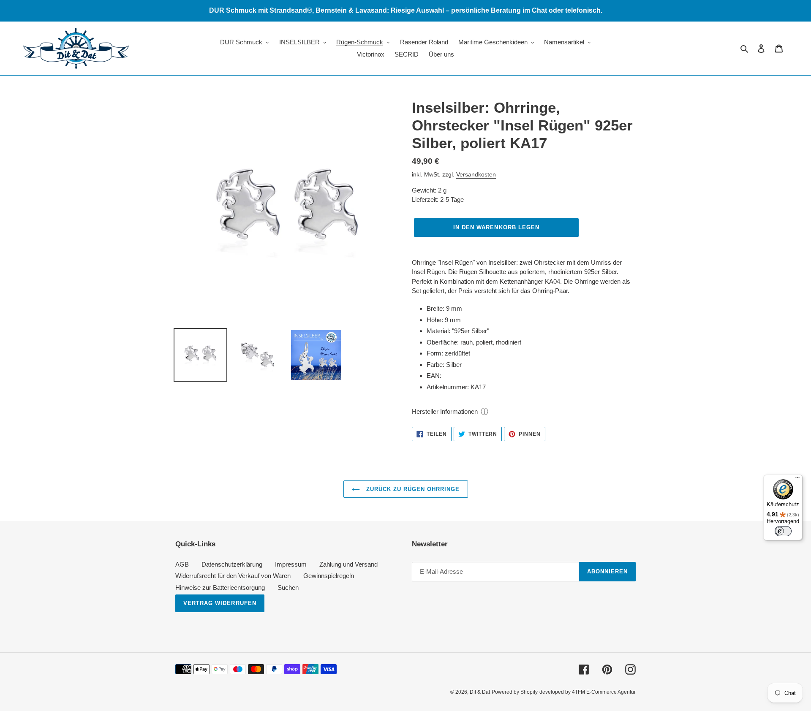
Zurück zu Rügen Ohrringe (412, 489)
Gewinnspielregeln (328, 575)
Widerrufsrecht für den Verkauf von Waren (233, 575)
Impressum (291, 564)
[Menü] (797, 480)
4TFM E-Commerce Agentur (604, 692)
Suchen (288, 587)
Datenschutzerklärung (231, 564)
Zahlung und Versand (348, 564)
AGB (182, 564)
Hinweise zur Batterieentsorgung (220, 587)
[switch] (783, 531)
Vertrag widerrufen (219, 603)
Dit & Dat (480, 692)
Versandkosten (476, 174)
